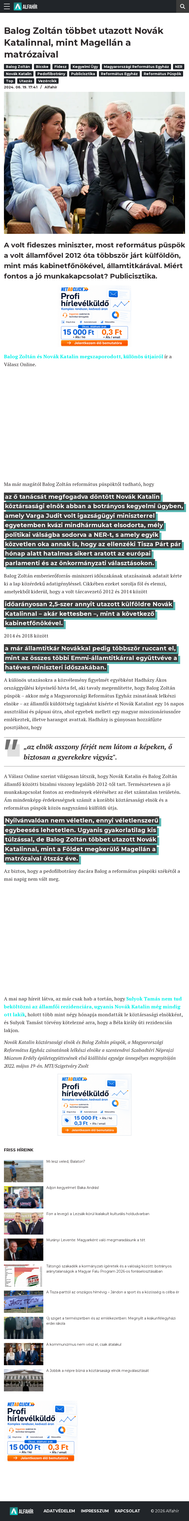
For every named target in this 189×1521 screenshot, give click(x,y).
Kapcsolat (127, 1511)
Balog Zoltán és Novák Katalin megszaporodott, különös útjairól (83, 356)
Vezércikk (47, 81)
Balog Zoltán (18, 66)
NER (178, 66)
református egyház (119, 74)
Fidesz (60, 66)
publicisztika (83, 74)
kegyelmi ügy (85, 66)
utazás (25, 81)
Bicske (42, 66)
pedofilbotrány (51, 74)
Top (9, 81)
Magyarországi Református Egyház (136, 66)
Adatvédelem (59, 1511)
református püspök (162, 74)
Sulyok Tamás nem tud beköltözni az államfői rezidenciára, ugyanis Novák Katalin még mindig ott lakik (93, 1006)
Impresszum (95, 1511)
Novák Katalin (19, 74)
